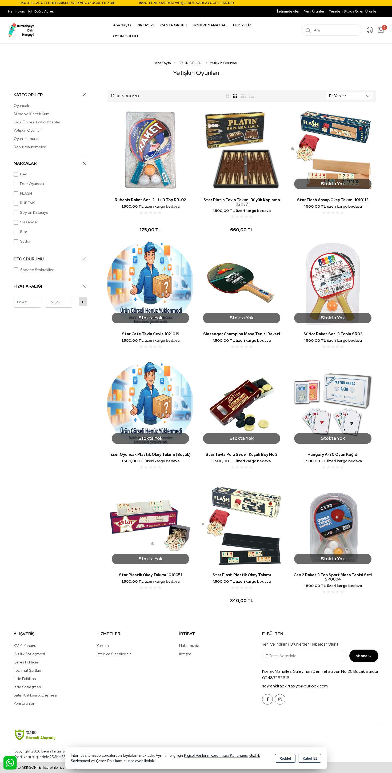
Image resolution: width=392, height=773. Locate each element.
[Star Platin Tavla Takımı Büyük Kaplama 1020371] (242, 149)
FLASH (26, 193)
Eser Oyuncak (32, 183)
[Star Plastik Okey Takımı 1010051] (150, 525)
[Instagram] (280, 699)
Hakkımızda (189, 645)
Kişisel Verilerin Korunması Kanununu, (216, 756)
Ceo (23, 174)
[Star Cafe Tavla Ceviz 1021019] (150, 284)
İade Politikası (25, 678)
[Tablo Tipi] (252, 96)
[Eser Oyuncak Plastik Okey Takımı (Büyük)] (150, 404)
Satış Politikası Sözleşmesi (35, 695)
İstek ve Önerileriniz (114, 653)
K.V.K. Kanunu (25, 645)
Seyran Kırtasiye (34, 212)
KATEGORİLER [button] (28, 95)
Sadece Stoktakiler (37, 269)
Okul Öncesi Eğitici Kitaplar (37, 122)
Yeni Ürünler (24, 703)
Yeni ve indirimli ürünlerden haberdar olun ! (300, 644)
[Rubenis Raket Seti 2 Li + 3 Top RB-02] (150, 149)
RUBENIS (27, 202)
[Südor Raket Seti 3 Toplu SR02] (333, 284)
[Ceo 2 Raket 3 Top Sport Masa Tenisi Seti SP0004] (333, 525)
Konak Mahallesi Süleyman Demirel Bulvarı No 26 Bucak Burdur (320, 671)
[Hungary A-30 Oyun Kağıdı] (333, 404)
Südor (25, 241)
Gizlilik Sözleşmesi (29, 653)
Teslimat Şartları (27, 670)
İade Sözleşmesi (28, 687)
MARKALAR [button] (25, 163)
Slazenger (29, 222)
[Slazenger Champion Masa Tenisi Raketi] (242, 284)
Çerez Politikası (26, 662)
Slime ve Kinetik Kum (32, 113)
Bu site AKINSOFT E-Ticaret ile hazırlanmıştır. (45, 767)
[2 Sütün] (228, 96)
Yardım (103, 645)
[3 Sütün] (235, 96)
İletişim (185, 653)
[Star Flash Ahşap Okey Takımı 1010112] (333, 149)
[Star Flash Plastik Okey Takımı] (242, 525)
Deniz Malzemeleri (30, 146)
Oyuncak (21, 105)
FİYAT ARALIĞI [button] (28, 286)
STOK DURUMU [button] (29, 259)
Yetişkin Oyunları (28, 130)
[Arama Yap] (308, 30)
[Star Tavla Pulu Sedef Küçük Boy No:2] (242, 404)
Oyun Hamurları (27, 138)
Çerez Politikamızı (111, 761)
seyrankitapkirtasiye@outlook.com (295, 686)
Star (23, 231)
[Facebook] (267, 699)
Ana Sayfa (122, 25)
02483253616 (275, 678)
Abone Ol (363, 655)
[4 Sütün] (243, 96)
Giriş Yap (370, 30)
